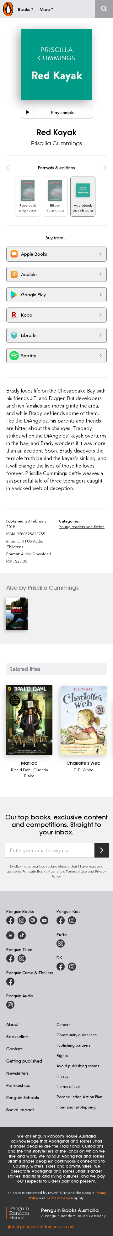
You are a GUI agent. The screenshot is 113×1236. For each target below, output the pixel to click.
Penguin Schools (22, 1097)
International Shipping (76, 1107)
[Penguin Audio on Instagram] (10, 1005)
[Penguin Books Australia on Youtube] (44, 920)
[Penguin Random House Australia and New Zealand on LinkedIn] (10, 935)
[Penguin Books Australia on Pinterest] (33, 920)
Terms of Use (76, 871)
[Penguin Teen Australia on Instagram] (22, 958)
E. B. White (84, 770)
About (12, 1024)
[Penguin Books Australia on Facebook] (10, 920)
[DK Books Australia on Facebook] (60, 967)
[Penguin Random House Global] (23, 1212)
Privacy (62, 1076)
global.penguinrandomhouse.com (40, 1226)
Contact (14, 1048)
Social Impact (20, 1109)
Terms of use (68, 1086)
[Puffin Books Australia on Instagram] (60, 943)
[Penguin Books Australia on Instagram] (22, 920)
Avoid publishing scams (77, 1065)
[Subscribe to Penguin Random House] (101, 850)
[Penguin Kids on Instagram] (72, 920)
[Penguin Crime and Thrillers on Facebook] (10, 982)
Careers (63, 1024)
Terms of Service (59, 1197)
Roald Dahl (21, 770)
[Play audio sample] (27, 112)
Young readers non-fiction (82, 526)
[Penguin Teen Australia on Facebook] (10, 958)
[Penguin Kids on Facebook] (60, 920)
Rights (62, 1055)
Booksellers (17, 1036)
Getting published (24, 1060)
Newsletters (17, 1073)
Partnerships (18, 1085)
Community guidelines (76, 1035)
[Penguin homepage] (8, 9)
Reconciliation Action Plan (79, 1096)
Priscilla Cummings (56, 143)
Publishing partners (73, 1045)
